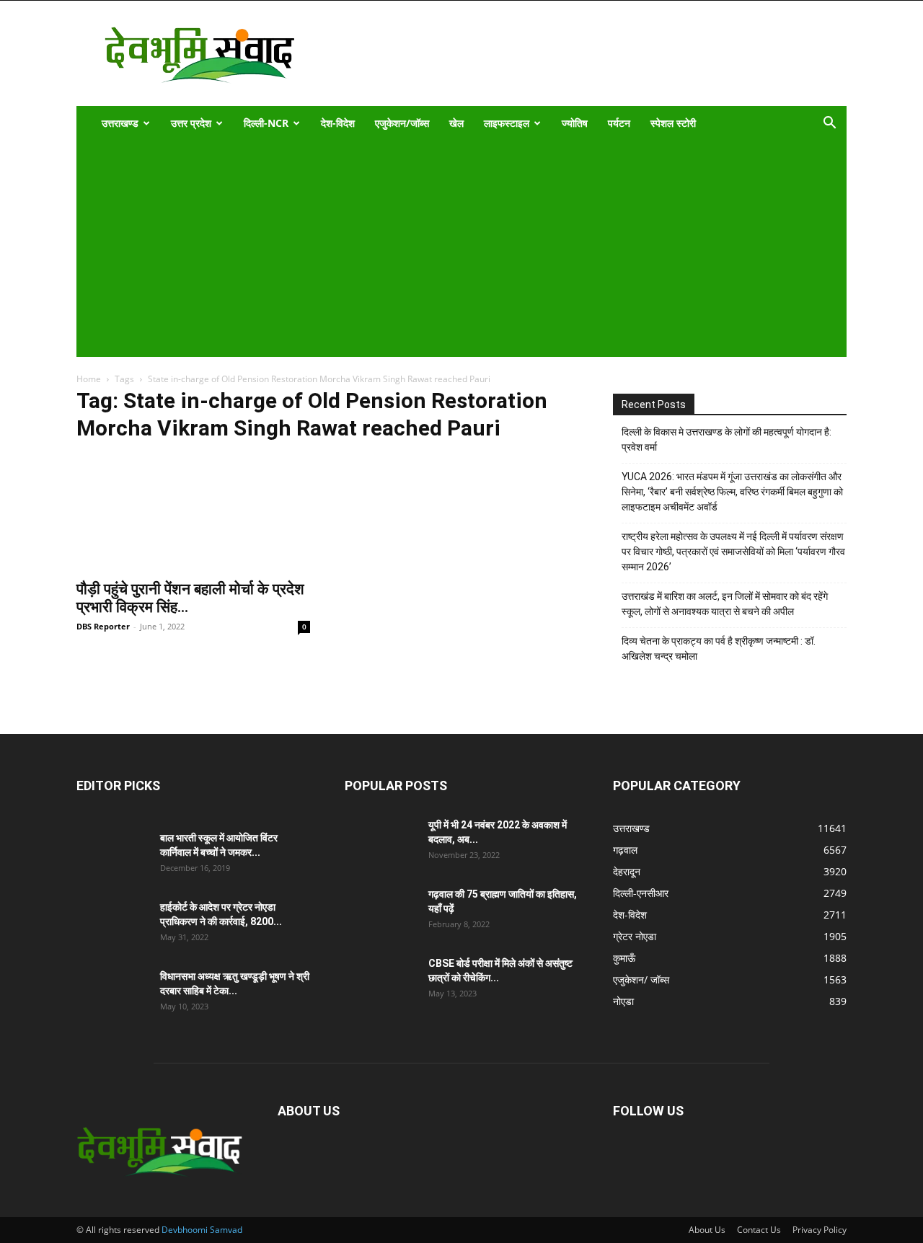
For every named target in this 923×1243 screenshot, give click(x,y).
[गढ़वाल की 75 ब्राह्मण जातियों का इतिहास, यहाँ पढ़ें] (381, 912)
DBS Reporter (103, 626)
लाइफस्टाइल (506, 123)
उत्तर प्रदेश (191, 123)
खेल (456, 123)
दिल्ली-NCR (266, 123)
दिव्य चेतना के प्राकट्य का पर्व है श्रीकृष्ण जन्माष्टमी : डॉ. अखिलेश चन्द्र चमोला (719, 648)
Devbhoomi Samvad (202, 1230)
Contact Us (759, 1230)
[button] (829, 124)
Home (88, 379)
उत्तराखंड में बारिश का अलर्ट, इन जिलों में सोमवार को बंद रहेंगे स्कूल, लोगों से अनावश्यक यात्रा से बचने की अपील (725, 603)
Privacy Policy (819, 1230)
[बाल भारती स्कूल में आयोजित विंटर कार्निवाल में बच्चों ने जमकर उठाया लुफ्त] (112, 856)
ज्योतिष (575, 123)
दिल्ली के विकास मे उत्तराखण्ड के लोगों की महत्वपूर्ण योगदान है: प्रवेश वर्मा (726, 439)
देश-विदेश (338, 123)
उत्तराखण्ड (120, 123)
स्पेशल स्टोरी (673, 123)
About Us (707, 1230)
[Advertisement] (452, 249)
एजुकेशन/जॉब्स (402, 123)
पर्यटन (619, 123)
